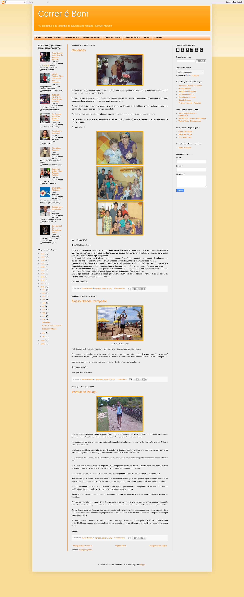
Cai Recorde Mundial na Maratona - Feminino (56, 117)
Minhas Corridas (53, 37)
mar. (44, 319)
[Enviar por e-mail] (133, 288)
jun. (44, 310)
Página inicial (120, 546)
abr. (44, 316)
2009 (43, 341)
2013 (43, 277)
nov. (44, 293)
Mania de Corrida (185, 134)
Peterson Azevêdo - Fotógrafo (189, 103)
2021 (43, 270)
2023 (43, 264)
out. (44, 296)
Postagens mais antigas (158, 546)
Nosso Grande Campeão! (89, 301)
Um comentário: (120, 288)
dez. (44, 290)
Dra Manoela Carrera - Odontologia (192, 118)
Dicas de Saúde (132, 37)
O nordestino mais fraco (57, 132)
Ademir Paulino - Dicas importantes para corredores (57, 78)
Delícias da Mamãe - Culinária (190, 86)
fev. (44, 333)
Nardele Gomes (184, 100)
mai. (44, 313)
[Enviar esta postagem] (129, 288)
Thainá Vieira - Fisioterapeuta (189, 121)
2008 (43, 344)
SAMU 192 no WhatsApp (57, 189)
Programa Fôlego (185, 137)
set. (44, 300)
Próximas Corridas (92, 37)
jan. (44, 336)
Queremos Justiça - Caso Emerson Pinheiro (57, 172)
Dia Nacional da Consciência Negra (57, 229)
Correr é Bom (63, 13)
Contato (158, 37)
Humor (147, 37)
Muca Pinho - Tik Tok (186, 94)
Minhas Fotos (72, 37)
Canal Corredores (185, 132)
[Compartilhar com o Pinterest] (144, 288)
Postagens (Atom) (85, 550)
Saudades (79, 50)
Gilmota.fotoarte (184, 89)
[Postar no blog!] (136, 288)
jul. (44, 306)
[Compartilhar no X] (139, 288)
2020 (43, 274)
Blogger (142, 565)
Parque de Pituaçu (84, 392)
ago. (44, 303)
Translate (195, 76)
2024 (43, 260)
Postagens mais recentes (82, 546)
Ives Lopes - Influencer (187, 91)
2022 (43, 267)
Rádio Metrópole (184, 148)
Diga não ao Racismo (56, 149)
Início (38, 37)
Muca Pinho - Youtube (186, 97)
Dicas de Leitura (112, 37)
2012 (43, 280)
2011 (43, 284)
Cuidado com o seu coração (57, 208)
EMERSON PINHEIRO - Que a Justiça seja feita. (57, 98)
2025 (43, 257)
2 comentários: (121, 379)
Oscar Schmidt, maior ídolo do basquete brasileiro (57, 56)
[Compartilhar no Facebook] (141, 288)
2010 (43, 287)
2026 (43, 254)
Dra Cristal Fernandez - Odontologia (187, 114)
